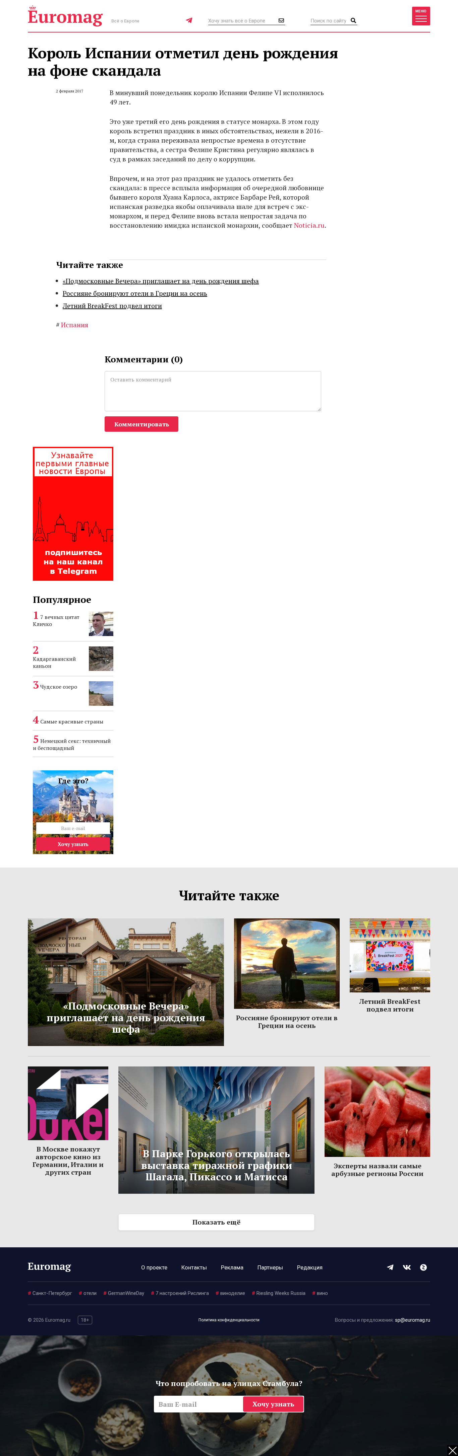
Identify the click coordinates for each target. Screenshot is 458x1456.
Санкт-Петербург (50, 1293)
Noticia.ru (309, 225)
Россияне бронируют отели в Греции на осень (135, 293)
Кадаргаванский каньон (54, 662)
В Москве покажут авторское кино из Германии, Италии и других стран (68, 1161)
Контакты (194, 1267)
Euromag (65, 16)
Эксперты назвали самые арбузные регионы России (377, 1169)
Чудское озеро (58, 686)
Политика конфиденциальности (229, 1320)
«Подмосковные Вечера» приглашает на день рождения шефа (161, 280)
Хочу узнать (73, 844)
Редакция (310, 1267)
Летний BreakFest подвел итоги (112, 305)
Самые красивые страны (71, 721)
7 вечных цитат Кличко (56, 620)
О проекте (154, 1267)
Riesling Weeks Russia (278, 1293)
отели (88, 1293)
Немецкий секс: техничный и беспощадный (72, 744)
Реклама (232, 1267)
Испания (72, 324)
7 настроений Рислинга (180, 1293)
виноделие (230, 1293)
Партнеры (270, 1267)
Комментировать (141, 424)
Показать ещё (216, 1222)
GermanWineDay (123, 1293)
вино (320, 1293)
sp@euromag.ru (412, 1320)
